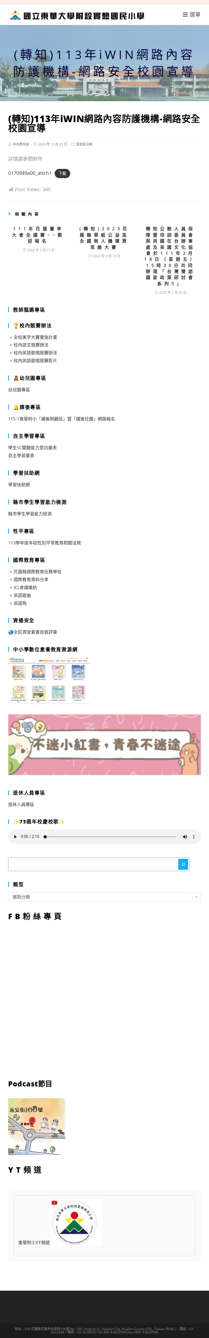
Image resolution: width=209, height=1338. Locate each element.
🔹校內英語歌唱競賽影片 (32, 361)
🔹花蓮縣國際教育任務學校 (35, 572)
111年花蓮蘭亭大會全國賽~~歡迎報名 (38, 235)
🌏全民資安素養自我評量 (32, 632)
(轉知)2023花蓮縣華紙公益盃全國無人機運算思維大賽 (104, 238)
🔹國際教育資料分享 (28, 580)
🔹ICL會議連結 (22, 587)
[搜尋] (183, 864)
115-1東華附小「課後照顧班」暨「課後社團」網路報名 (61, 419)
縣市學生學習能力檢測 (30, 514)
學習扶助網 (19, 485)
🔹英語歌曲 (19, 595)
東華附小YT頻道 (34, 1242)
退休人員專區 (21, 804)
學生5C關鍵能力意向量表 (32, 448)
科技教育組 (21, 144)
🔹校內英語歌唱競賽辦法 (32, 353)
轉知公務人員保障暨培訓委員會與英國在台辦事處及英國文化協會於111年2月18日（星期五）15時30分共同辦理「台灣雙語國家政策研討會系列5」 (170, 256)
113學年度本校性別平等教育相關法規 (44, 543)
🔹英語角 (17, 603)
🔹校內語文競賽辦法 (28, 345)
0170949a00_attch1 (30, 173)
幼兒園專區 (19, 390)
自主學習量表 (21, 456)
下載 (62, 173)
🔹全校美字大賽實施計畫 (32, 337)
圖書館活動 (84, 144)
